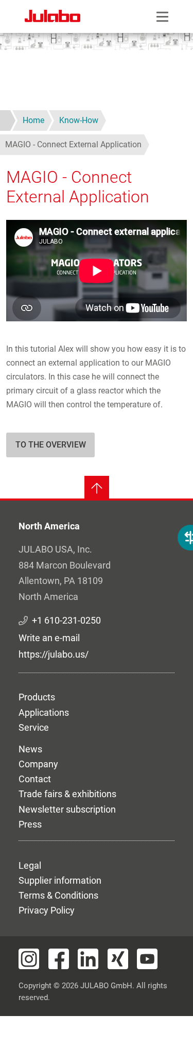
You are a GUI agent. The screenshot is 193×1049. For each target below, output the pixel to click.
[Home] (52, 17)
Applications (44, 712)
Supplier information (60, 880)
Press (30, 824)
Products (37, 697)
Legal (30, 865)
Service (34, 727)
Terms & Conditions (58, 895)
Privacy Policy (47, 910)
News (30, 749)
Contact (35, 778)
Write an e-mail (49, 637)
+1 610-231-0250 (66, 620)
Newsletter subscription (67, 809)
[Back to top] (96, 488)
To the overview (50, 445)
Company (38, 764)
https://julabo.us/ (54, 654)
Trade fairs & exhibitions (67, 793)
